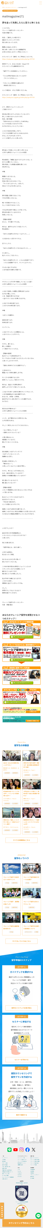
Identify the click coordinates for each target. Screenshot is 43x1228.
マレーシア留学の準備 (34, 1161)
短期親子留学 (20, 1164)
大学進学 (4, 1159)
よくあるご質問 (5, 1175)
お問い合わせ (4, 1178)
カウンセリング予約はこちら (21, 1223)
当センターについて (34, 1157)
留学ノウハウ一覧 (5, 1173)
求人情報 (32, 1178)
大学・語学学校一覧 (6, 1166)
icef (21, 1184)
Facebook (20, 1174)
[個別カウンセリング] (21, 676)
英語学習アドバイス (22, 1163)
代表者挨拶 (32, 1169)
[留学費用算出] (21, 719)
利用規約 (32, 1173)
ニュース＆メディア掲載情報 (8, 1177)
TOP (3, 7)
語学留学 (4, 1161)
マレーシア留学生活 (34, 1163)
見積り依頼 (4, 1168)
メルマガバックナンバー (11, 7)
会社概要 (32, 1171)
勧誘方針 (32, 1176)
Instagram (20, 1173)
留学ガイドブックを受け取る (21, 1008)
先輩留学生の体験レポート (7, 1171)
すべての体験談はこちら (21, 840)
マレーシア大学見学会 (22, 1161)
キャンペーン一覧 (21, 1157)
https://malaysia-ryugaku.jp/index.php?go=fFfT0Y (18, 59)
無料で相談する (21, 1115)
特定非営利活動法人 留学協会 (22, 1182)
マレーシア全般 (33, 1164)
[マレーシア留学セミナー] (21, 653)
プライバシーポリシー (34, 1174)
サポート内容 (4, 1163)
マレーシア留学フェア (22, 1159)
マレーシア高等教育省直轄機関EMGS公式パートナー (22, 1202)
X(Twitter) (20, 1176)
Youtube (19, 1171)
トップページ (4, 1157)
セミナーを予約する (21, 1059)
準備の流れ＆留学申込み (7, 1170)
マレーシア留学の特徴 (34, 1159)
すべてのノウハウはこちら (21, 941)
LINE (19, 1169)
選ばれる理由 (4, 1164)
